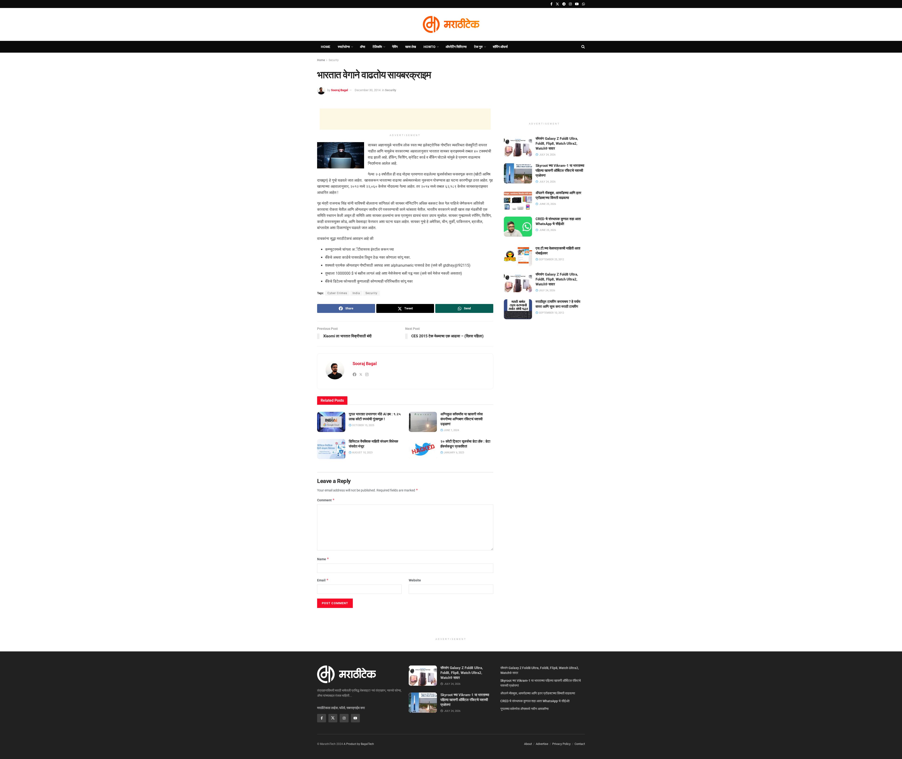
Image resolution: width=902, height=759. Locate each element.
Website (415, 580)
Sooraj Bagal (339, 90)
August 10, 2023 (362, 452)
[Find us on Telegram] (564, 4)
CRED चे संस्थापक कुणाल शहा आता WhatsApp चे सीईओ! (535, 701)
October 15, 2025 (362, 425)
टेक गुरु (478, 47)
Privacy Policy (561, 744)
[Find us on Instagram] (570, 4)
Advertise (542, 744)
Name (323, 559)
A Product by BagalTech (359, 744)
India (356, 293)
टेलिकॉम (377, 47)
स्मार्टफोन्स (344, 47)
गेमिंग (395, 47)
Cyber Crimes (337, 293)
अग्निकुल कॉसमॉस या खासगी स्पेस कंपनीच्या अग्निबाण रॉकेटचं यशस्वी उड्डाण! (461, 419)
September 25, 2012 (551, 259)
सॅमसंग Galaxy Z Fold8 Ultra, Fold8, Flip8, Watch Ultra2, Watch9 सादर (557, 143)
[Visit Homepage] (451, 24)
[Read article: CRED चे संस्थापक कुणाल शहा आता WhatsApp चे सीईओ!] (518, 227)
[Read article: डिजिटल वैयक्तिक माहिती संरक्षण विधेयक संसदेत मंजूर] (331, 449)
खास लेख (410, 47)
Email (323, 580)
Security (334, 60)
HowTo (429, 47)
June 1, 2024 (451, 430)
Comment (326, 500)
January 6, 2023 (453, 452)
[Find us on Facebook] (551, 4)
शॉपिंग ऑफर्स (500, 47)
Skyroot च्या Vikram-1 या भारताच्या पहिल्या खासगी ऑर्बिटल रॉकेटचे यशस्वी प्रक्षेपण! (560, 170)
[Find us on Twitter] (557, 4)
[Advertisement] (405, 119)
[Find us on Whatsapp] (583, 4)
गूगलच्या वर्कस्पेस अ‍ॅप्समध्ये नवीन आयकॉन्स (524, 709)
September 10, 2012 (551, 312)
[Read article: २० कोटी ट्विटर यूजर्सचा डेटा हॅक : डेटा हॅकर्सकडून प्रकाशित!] (423, 449)
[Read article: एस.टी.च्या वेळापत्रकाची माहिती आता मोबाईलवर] (518, 256)
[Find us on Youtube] (577, 4)
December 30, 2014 (368, 90)
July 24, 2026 (546, 290)
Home (325, 47)
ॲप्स (362, 47)
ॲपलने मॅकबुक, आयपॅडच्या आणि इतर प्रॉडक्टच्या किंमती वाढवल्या (537, 693)
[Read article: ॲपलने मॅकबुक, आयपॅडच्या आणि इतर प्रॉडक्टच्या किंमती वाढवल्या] (518, 201)
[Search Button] (583, 47)
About (528, 744)
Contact (580, 744)
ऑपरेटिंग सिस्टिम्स (456, 47)
